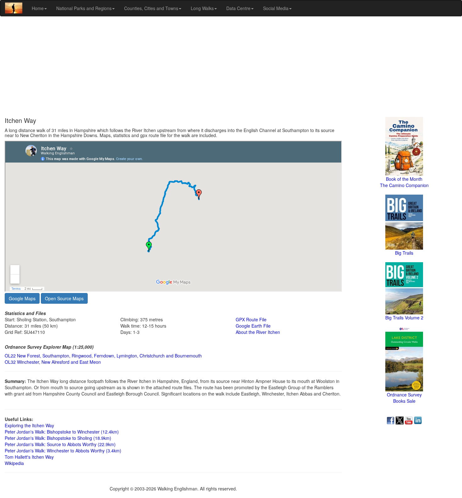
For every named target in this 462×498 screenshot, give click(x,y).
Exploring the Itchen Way (29, 425)
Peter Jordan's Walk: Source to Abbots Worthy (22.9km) (60, 444)
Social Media (276, 8)
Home (38, 8)
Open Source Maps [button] (64, 298)
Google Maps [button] (22, 298)
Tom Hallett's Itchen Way (29, 457)
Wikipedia (14, 463)
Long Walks (202, 8)
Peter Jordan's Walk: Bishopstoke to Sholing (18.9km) (58, 438)
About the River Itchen (258, 332)
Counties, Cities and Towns (151, 8)
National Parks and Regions (84, 8)
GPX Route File (251, 319)
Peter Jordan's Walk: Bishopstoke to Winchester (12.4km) (62, 432)
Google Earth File (253, 326)
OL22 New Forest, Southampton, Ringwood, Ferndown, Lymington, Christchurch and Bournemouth (103, 355)
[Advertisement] (231, 67)
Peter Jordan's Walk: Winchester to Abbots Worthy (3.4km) (63, 450)
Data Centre (238, 8)
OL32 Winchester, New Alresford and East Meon (53, 362)
